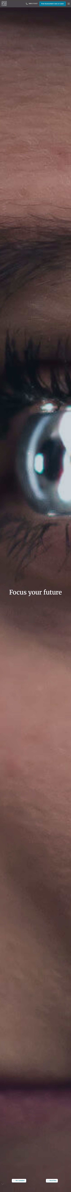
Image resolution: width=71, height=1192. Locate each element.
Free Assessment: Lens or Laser (52, 4)
